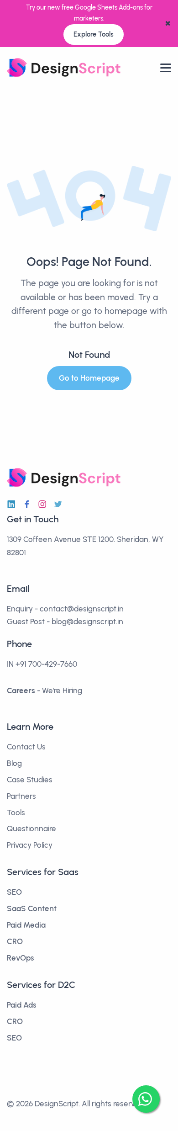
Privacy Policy (29, 845)
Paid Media (26, 924)
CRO (15, 941)
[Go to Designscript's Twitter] (58, 504)
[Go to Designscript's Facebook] (26, 504)
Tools (16, 812)
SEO (14, 892)
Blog (14, 763)
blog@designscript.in (87, 621)
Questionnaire (31, 828)
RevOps (20, 957)
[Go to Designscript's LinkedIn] (11, 504)
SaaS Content (32, 908)
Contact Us (26, 746)
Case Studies (29, 779)
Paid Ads (22, 1004)
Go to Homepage (89, 377)
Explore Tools (93, 34)
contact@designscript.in (82, 608)
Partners (21, 796)
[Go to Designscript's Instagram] (42, 504)
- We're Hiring (44, 690)
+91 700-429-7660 (46, 664)
